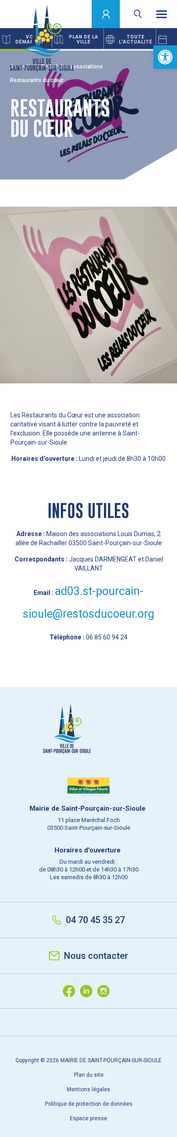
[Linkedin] (88, 991)
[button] (165, 57)
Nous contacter (96, 955)
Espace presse (88, 1118)
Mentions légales (88, 1089)
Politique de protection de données (89, 1104)
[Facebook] (71, 991)
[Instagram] (105, 991)
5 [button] (133, 50)
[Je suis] (106, 14)
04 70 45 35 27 (95, 919)
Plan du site (88, 1075)
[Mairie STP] (88, 744)
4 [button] (103, 50)
